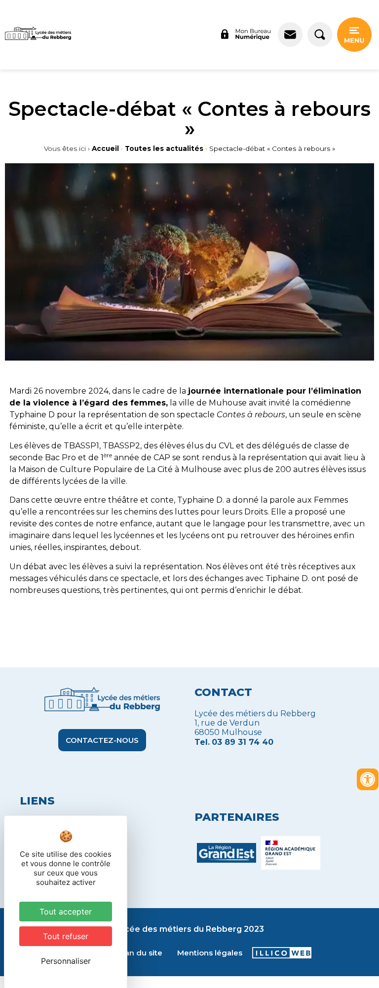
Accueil (105, 148)
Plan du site (139, 952)
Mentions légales (209, 952)
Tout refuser (65, 936)
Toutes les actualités (164, 148)
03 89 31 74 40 (242, 742)
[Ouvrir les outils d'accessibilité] (368, 779)
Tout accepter (65, 911)
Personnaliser (66, 961)
